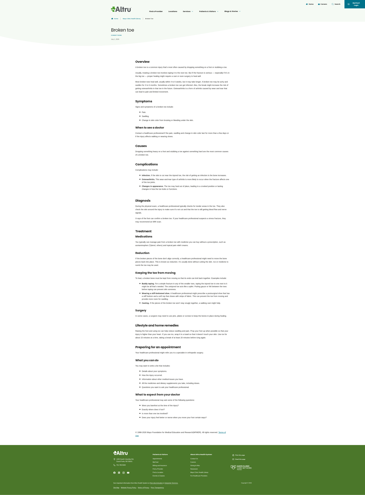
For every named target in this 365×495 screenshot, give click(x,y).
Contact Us (194, 458)
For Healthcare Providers (198, 476)
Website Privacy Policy (128, 487)
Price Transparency (157, 487)
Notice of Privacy (143, 487)
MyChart (155, 462)
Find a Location (158, 472)
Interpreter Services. (171, 483)
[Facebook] (114, 473)
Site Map (116, 487)
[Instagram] (123, 473)
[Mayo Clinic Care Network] (241, 466)
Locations (172, 11)
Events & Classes (159, 476)
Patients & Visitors (207, 11)
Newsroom (194, 469)
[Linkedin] (119, 473)
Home (116, 19)
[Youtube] (128, 473)
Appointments (157, 458)
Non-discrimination (156, 483)
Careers (193, 462)
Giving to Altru (195, 465)
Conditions (116, 35)
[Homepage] (120, 454)
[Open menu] (192, 11)
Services (186, 11)
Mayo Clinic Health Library (132, 19)
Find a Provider (156, 11)
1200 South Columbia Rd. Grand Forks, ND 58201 (125, 460)
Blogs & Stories (231, 11)
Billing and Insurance (160, 465)
